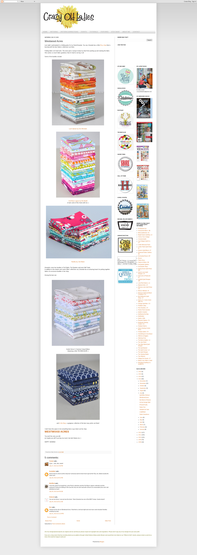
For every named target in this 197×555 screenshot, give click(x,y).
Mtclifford (52, 483)
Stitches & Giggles (143, 336)
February (142, 427)
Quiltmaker (141, 316)
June (141, 417)
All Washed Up (142, 228)
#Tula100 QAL (144, 405)
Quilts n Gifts (141, 318)
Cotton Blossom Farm (144, 244)
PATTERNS (54, 32)
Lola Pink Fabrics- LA (144, 283)
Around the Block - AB (144, 230)
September (143, 388)
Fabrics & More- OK (143, 262)
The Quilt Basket (142, 348)
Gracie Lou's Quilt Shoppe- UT (143, 272)
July (141, 393)
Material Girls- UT (143, 285)
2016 (140, 371)
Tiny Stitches (141, 356)
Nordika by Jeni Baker (78, 262)
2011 (140, 435)
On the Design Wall (145, 402)
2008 (140, 442)
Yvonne (51, 461)
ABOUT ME (126, 32)
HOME (45, 32)
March (142, 424)
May (141, 420)
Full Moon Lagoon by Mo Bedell (78, 201)
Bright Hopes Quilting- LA (145, 235)
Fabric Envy (141, 260)
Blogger (102, 541)
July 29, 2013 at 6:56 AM (56, 491)
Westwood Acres (144, 397)
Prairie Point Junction (144, 310)
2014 (140, 376)
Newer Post (48, 521)
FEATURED (104, 32)
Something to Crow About (145, 334)
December (143, 381)
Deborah (51, 497)
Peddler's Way (142, 305)
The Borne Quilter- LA (144, 340)
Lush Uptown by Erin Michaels (78, 129)
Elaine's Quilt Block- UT (144, 250)
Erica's (140, 258)
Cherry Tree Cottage (143, 237)
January (142, 429)
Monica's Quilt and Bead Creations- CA (145, 293)
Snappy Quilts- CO (143, 331)
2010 (140, 437)
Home (78, 521)
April (141, 422)
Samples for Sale (144, 409)
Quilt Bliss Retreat (144, 395)
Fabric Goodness (144, 414)
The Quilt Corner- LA (144, 350)
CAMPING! (143, 412)
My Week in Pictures (145, 400)
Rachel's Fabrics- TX (144, 320)
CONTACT (136, 32)
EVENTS (84, 32)
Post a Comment (51, 517)
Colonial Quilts (142, 239)
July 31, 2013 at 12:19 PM (56, 513)
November (143, 383)
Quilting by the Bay (143, 314)
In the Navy (62, 423)
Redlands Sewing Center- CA (143, 323)
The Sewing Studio (143, 354)
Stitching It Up (142, 338)
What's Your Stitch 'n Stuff (145, 360)
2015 (140, 374)
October (142, 385)
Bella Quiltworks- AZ (143, 232)
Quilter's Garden (142, 312)
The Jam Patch (142, 342)
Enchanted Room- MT (144, 256)
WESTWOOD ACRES (57, 431)
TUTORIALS (94, 32)
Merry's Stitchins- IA (143, 290)
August (142, 390)
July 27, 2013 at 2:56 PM (56, 466)
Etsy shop (103, 45)
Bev (50, 507)
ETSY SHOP (115, 32)
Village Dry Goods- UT (144, 358)
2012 (140, 432)
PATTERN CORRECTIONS (69, 32)
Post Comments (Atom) (58, 524)
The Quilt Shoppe (143, 352)
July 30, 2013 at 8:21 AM (56, 501)
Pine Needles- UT (143, 308)
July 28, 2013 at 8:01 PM (56, 478)
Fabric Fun (142, 407)
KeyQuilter (52, 471)
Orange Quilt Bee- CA (144, 303)
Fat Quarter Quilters (143, 264)
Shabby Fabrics (142, 326)
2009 (140, 439)
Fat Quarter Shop (143, 266)
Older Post (108, 521)
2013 (140, 379)
